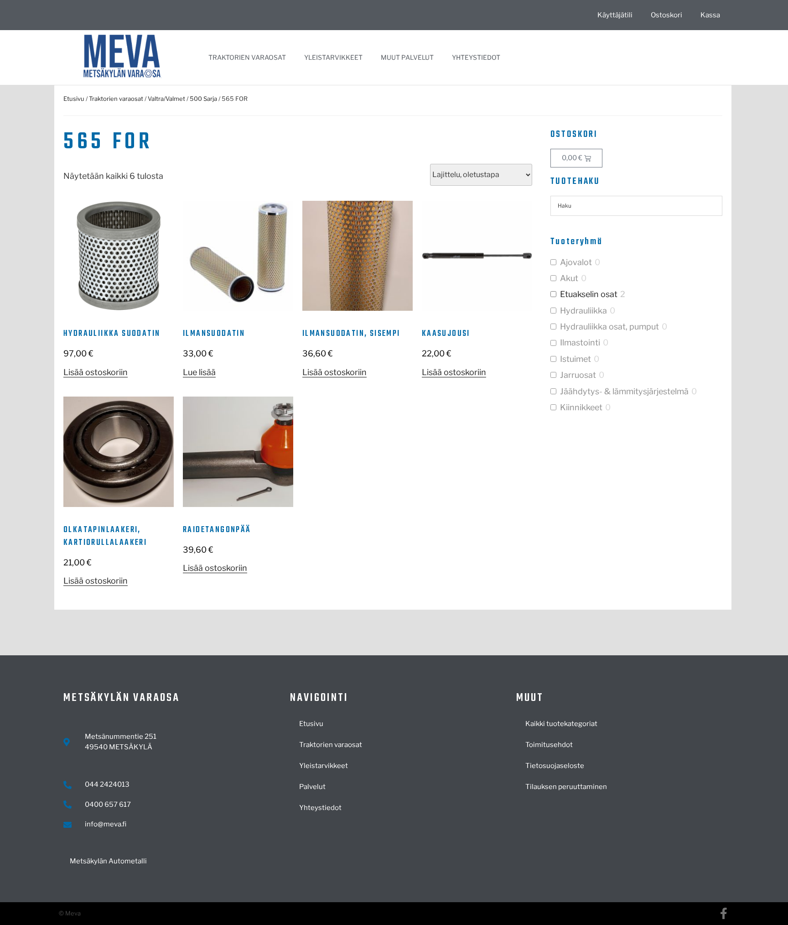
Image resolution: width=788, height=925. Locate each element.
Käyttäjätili (614, 15)
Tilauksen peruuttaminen (566, 787)
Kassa (710, 15)
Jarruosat (578, 375)
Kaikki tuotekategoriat (561, 724)
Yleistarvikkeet (333, 57)
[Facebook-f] (723, 913)
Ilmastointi (580, 342)
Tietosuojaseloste (554, 766)
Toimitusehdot (549, 745)
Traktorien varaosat (247, 57)
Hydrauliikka (583, 310)
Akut (569, 278)
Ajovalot (576, 262)
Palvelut (312, 787)
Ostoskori (666, 15)
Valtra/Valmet (166, 98)
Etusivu (73, 98)
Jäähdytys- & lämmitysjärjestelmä (624, 391)
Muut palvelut (407, 57)
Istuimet (575, 359)
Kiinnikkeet (581, 407)
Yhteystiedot (476, 57)
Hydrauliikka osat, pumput (609, 326)
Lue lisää (199, 372)
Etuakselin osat (588, 294)
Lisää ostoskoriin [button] (95, 372)
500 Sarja (203, 98)
